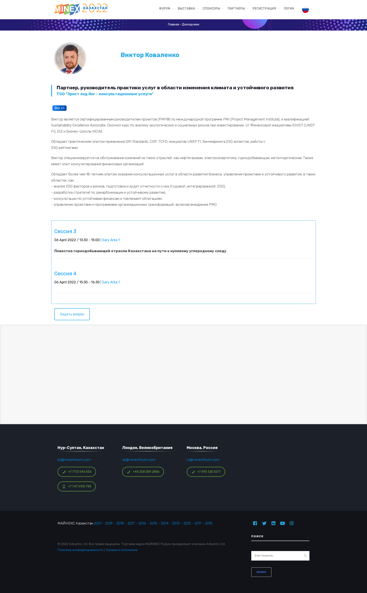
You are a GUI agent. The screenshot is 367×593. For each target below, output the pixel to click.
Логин (289, 8)
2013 (176, 523)
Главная (173, 24)
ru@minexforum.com (203, 459)
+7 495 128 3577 (209, 472)
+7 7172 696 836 (80, 472)
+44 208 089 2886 (146, 472)
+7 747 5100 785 (79, 486)
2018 (120, 523)
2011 (198, 523)
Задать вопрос (72, 314)
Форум (164, 8)
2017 (131, 523)
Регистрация (264, 8)
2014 (164, 523)
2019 (109, 523)
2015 (153, 523)
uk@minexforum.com (139, 459)
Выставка (186, 8)
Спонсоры (211, 8)
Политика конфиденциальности (80, 550)
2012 (187, 523)
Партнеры (236, 8)
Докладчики (190, 24)
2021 (97, 523)
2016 (142, 523)
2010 (208, 523)
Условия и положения (121, 550)
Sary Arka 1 (111, 240)
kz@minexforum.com (74, 459)
